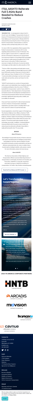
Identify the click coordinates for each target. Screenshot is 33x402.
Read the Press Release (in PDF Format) (14, 170)
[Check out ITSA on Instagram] (7, 350)
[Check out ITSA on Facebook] (5, 350)
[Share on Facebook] (8, 29)
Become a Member (10, 234)
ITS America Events (7, 388)
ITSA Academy (5, 358)
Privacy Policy (12, 394)
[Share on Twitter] (7, 29)
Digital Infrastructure (7, 378)
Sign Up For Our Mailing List (8, 366)
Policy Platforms (6, 360)
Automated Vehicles (7, 374)
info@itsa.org (5, 345)
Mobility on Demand (7, 376)
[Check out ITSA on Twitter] (3, 350)
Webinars (4, 362)
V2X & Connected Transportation (10, 380)
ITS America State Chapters (9, 364)
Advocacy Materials (6, 356)
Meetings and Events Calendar (9, 386)
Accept (4, 398)
